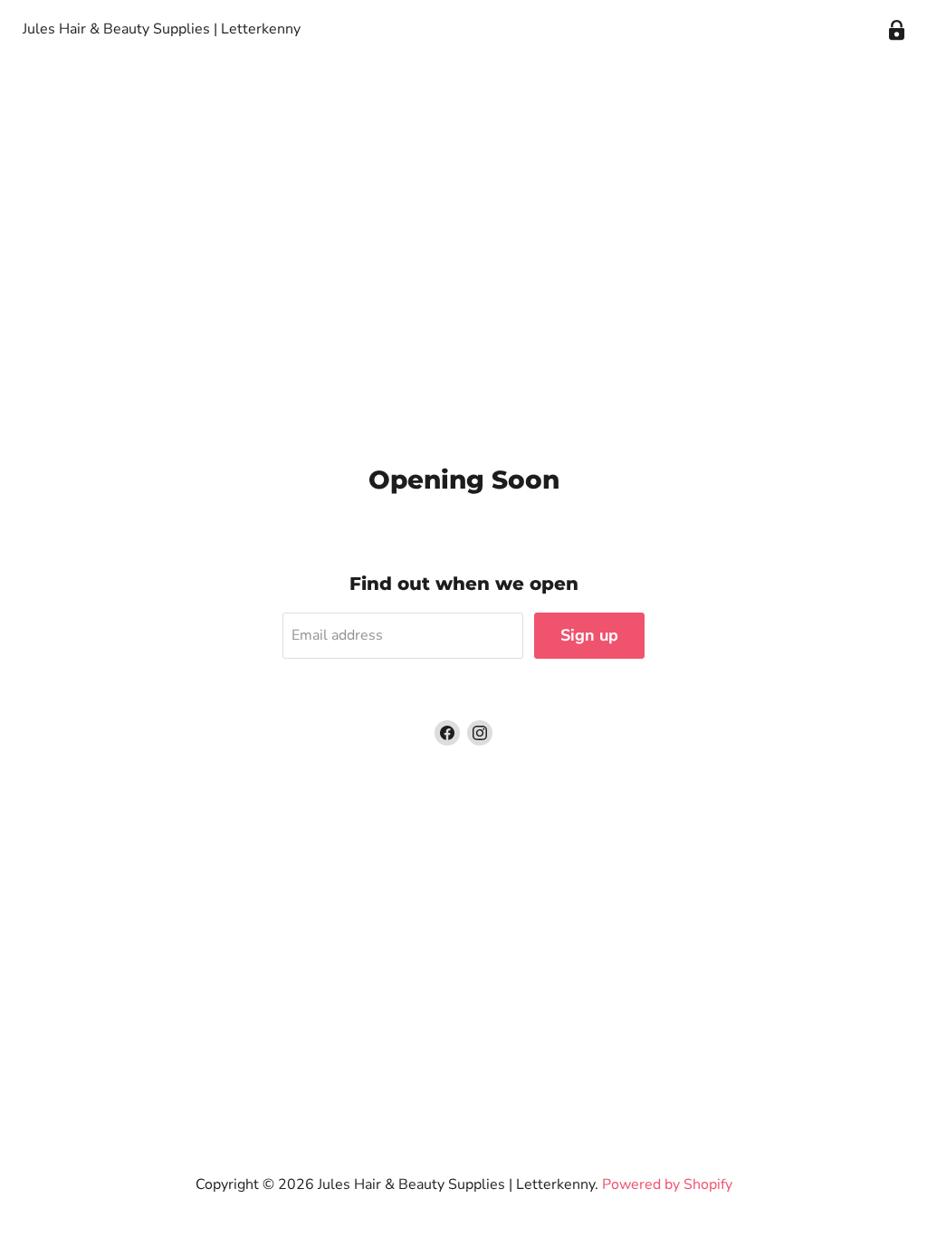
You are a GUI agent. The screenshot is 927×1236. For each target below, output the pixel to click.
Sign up (589, 635)
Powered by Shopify (667, 1184)
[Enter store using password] (896, 30)
